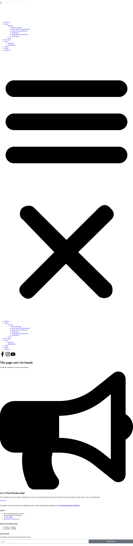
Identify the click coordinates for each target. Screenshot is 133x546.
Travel (6, 41)
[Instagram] (7, 354)
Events (6, 48)
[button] (66, 186)
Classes (6, 24)
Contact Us (7, 50)
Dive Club (7, 40)
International (11, 45)
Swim (9, 38)
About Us (7, 22)
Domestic (11, 43)
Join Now (3, 500)
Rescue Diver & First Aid (19, 31)
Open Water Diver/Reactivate (21, 29)
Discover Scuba (16, 27)
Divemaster (15, 33)
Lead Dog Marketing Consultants (69, 505)
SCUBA (10, 26)
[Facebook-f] (2, 354)
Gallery (6, 47)
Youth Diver (15, 36)
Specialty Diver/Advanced (20, 34)
